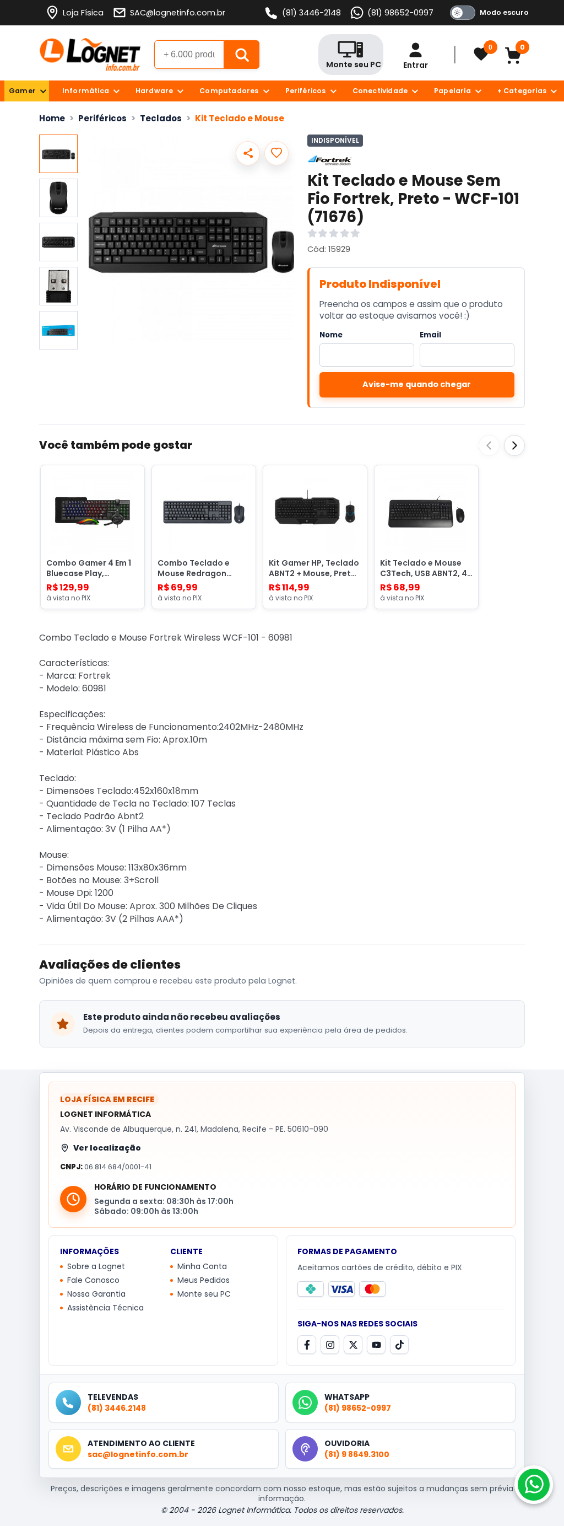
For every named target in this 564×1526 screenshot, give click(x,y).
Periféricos (305, 90)
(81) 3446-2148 (311, 12)
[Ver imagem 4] (58, 286)
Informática (85, 90)
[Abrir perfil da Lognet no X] (353, 1344)
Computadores (228, 90)
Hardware (154, 90)
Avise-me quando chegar (416, 384)
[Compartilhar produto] (248, 153)
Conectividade (380, 90)
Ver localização (107, 1147)
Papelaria (452, 90)
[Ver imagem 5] (58, 330)
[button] (191, 238)
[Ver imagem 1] (58, 154)
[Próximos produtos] (514, 445)
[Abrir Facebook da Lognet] (306, 1344)
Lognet (90, 54)
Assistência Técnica (105, 1308)
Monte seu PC (204, 1294)
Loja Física (83, 12)
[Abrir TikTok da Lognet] (399, 1344)
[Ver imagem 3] (58, 242)
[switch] (487, 12)
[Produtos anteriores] (489, 445)
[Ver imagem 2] (58, 198)
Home (52, 118)
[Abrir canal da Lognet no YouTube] (376, 1344)
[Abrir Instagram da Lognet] (330, 1344)
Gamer (22, 90)
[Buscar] (241, 54)
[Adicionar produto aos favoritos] (276, 153)
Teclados (161, 118)
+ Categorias (521, 90)
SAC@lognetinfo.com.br (177, 12)
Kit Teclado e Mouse (239, 118)
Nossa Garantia (96, 1294)
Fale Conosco (93, 1281)
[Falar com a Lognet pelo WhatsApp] (533, 1484)
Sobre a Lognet (96, 1267)
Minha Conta (202, 1267)
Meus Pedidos (203, 1281)
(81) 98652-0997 (400, 12)
